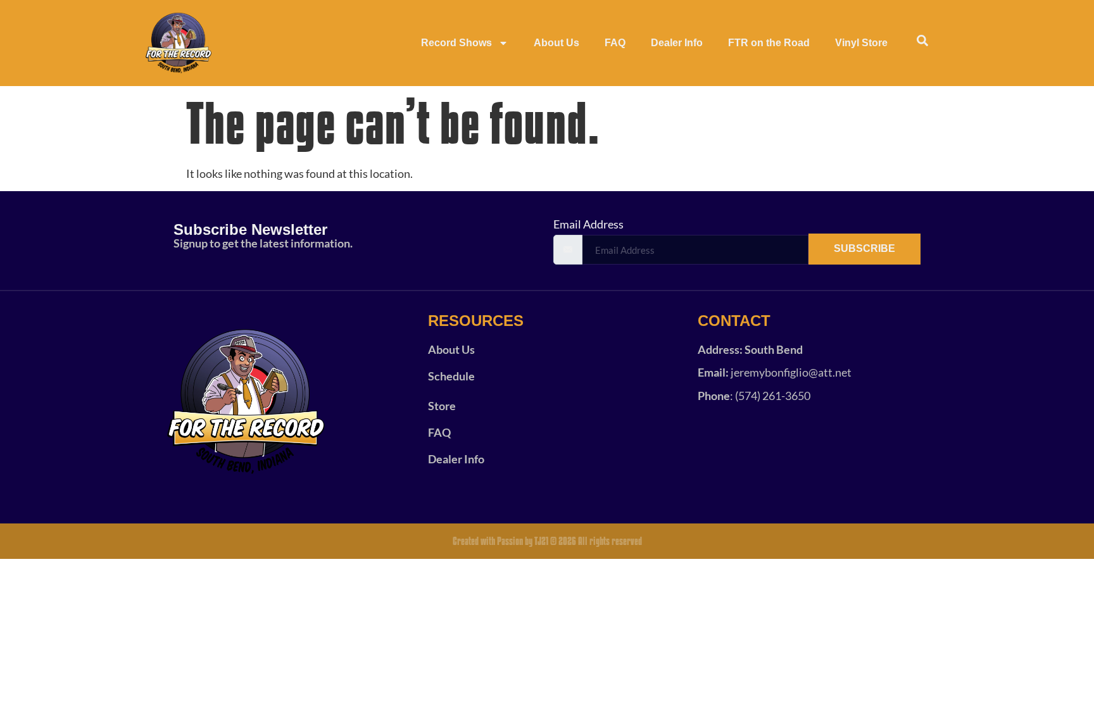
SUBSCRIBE (864, 248)
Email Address (588, 224)
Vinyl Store (861, 42)
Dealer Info (677, 42)
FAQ (615, 42)
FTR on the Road (769, 42)
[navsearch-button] (922, 43)
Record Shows (456, 42)
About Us (556, 42)
